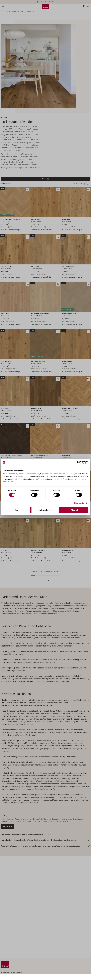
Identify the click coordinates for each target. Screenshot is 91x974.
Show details (79, 503)
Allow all (74, 510)
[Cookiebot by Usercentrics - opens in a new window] (78, 462)
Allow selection (46, 510)
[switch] (34, 495)
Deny (17, 510)
